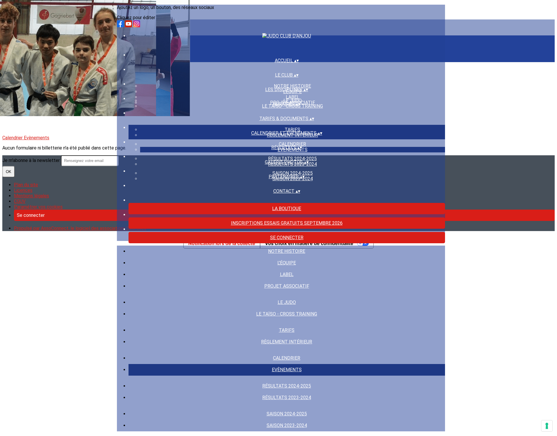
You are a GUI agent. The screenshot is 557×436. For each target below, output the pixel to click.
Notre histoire (292, 86)
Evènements (287, 369)
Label (292, 97)
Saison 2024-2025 (292, 173)
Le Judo (292, 100)
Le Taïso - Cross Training (286, 314)
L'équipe (286, 263)
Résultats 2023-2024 (286, 397)
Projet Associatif (286, 286)
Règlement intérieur (286, 342)
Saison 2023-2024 (287, 425)
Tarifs (292, 129)
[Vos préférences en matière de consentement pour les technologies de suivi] (546, 425)
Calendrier (292, 144)
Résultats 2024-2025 (292, 158)
